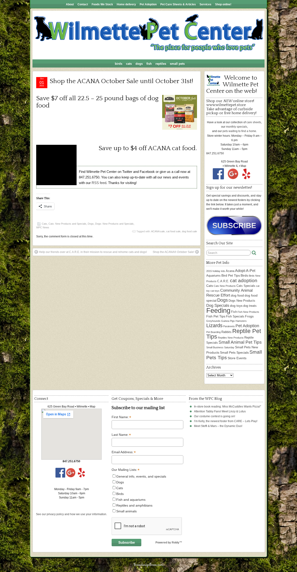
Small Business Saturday (220, 347)
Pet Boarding (213, 332)
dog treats (250, 305)
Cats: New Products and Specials (67, 223)
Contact (82, 4)
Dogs (139, 63)
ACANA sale (158, 231)
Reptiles (160, 63)
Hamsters (241, 321)
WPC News (42, 227)
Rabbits (226, 332)
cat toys (215, 290)
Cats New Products (225, 285)
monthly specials (236, 126)
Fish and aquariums (130, 499)
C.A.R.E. (223, 281)
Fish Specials (235, 316)
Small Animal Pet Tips (240, 342)
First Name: (121, 417)
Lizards (214, 325)
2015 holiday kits (215, 271)
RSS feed (99, 183)
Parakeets (229, 326)
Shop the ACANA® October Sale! (173, 252)
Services (205, 4)
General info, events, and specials (141, 476)
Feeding (218, 310)
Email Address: (124, 452)
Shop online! (223, 4)
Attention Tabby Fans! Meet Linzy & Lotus (220, 411)
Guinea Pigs (228, 321)
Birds (118, 63)
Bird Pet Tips (230, 275)
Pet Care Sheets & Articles (178, 4)
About (70, 4)
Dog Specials (217, 305)
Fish (149, 63)
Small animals (126, 511)
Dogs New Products (242, 300)
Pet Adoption (148, 4)
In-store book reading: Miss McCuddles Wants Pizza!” (227, 406)
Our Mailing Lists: (125, 470)
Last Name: (121, 435)
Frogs (249, 316)
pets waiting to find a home (239, 131)
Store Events (237, 358)
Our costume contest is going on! (214, 416)
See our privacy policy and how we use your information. (71, 514)
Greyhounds (213, 321)
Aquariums (213, 275)
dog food (237, 295)
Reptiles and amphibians (134, 505)
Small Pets (177, 63)
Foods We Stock (102, 4)
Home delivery (126, 4)
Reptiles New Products (231, 337)
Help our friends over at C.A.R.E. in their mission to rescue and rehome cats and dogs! (93, 252)
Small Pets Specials (234, 352)
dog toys (236, 305)
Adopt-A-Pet (245, 271)
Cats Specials (245, 286)
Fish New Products (248, 311)
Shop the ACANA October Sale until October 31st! (121, 81)
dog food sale (189, 231)
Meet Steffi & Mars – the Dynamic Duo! (218, 426)
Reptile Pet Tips (233, 334)
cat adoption (243, 280)
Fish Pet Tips (215, 316)
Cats (129, 63)
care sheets (253, 122)
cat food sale (173, 231)
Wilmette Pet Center (54, 565)
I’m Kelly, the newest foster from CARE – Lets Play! (225, 421)
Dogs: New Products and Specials (114, 223)
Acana (230, 271)
